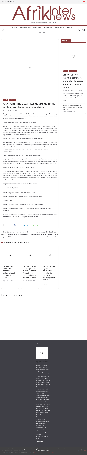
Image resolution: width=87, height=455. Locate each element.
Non (37, 453)
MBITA (80, 90)
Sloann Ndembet (20, 111)
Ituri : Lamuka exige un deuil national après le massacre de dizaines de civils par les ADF (15, 234)
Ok (35, 453)
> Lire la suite (39, 441)
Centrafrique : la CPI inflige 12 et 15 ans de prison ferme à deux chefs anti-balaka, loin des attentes (30, 272)
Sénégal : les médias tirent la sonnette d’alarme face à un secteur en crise (9, 272)
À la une (6, 99)
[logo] (42, 348)
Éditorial (14, 28)
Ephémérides (41, 32)
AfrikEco (69, 28)
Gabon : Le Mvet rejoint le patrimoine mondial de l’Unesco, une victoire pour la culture (49, 273)
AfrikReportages (25, 28)
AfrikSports (48, 28)
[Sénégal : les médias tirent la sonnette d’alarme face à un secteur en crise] (10, 247)
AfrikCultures (59, 28)
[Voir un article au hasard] (84, 30)
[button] (7, 225)
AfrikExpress (37, 28)
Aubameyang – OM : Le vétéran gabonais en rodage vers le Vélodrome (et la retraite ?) (43, 234)
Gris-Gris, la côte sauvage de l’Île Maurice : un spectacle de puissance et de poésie (73, 107)
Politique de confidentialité (47, 453)
